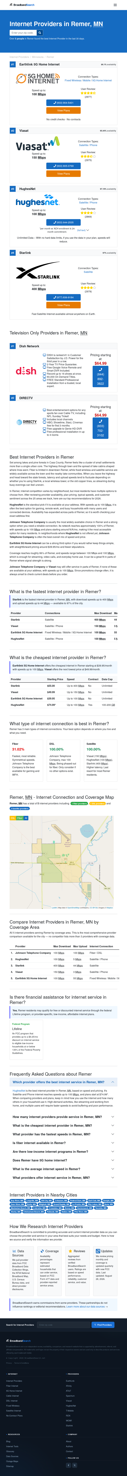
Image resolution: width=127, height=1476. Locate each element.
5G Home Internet (102, 80)
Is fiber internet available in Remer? (39, 1142)
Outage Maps (12, 1461)
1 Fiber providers (79, 803)
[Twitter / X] (74, 1465)
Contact (69, 1451)
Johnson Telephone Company (33, 953)
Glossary (10, 1451)
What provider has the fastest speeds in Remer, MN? (51, 1134)
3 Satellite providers (19, 808)
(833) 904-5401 (65, 102)
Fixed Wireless (73, 80)
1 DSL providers (97, 803)
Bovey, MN (69, 1208)
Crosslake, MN (55, 1208)
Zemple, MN (108, 1200)
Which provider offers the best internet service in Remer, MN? (58, 1082)
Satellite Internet (13, 1410)
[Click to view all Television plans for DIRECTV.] (26, 422)
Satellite (83, 145)
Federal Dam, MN (77, 1200)
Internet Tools (12, 1446)
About (68, 1441)
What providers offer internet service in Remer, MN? (51, 1177)
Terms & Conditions (21, 1363)
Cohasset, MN (61, 1200)
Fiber (19, 818)
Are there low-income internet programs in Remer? (50, 1151)
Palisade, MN (52, 1211)
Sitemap (10, 1466)
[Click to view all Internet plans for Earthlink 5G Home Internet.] (38, 78)
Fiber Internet (12, 1385)
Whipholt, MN (44, 1204)
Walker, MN (66, 1211)
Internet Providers (14, 1380)
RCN (68, 1415)
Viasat (14, 626)
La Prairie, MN (78, 1204)
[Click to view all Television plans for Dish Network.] (26, 370)
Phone (93, 145)
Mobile (86, 80)
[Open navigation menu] (115, 5)
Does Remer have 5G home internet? (40, 1160)
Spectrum (70, 1395)
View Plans (63, 110)
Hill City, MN (46, 1200)
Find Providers (104, 1324)
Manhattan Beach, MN (20, 1208)
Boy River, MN (17, 1200)
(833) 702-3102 (100, 430)
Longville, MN (32, 1200)
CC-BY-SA (94, 907)
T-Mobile (70, 1410)
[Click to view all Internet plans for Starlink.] (38, 270)
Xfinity (69, 1385)
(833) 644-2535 (65, 222)
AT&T (68, 1390)
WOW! (69, 1420)
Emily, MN (31, 1204)
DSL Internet (12, 1400)
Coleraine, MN (39, 1208)
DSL (13, 818)
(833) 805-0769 (65, 166)
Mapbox (110, 907)
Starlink (15, 619)
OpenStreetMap (73, 907)
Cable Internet (12, 1395)
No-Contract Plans (14, 1415)
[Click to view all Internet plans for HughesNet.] (38, 200)
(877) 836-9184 (65, 297)
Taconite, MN (101, 1208)
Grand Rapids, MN (61, 1204)
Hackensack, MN (84, 1208)
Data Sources (12, 1456)
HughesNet (17, 638)
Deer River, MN (17, 1204)
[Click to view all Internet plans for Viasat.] (38, 143)
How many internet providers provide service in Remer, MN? (57, 1116)
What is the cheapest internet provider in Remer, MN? (52, 1125)
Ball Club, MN (94, 1200)
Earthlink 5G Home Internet (26, 632)
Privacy (9, 1363)
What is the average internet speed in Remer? (46, 1169)
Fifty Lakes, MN (94, 1204)
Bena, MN (108, 1204)
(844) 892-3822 (100, 379)
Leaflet (54, 907)
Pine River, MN (80, 1211)
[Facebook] (68, 1465)
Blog (8, 1441)
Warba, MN (15, 1211)
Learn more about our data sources (85, 1306)
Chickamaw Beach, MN (33, 1211)
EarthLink (70, 1380)
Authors (69, 1446)
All (26, 818)
